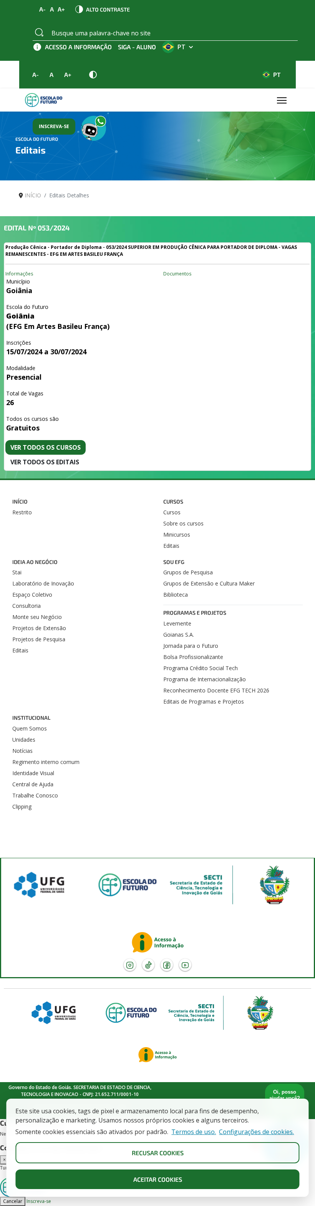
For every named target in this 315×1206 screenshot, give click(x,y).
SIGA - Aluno (137, 46)
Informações (19, 273)
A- (42, 9)
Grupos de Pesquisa (188, 572)
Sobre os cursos (183, 523)
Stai (17, 572)
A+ (61, 9)
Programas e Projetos (194, 612)
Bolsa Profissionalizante (193, 657)
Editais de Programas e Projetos (203, 701)
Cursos (173, 501)
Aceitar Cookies (157, 1179)
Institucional (31, 717)
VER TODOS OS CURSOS (45, 447)
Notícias (22, 750)
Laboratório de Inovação (43, 583)
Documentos (177, 273)
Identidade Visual (33, 773)
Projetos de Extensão (39, 628)
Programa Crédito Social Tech (200, 668)
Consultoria (26, 605)
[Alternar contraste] (93, 74)
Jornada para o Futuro (190, 645)
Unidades (23, 739)
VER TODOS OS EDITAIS (44, 462)
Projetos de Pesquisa (38, 639)
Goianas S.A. (178, 634)
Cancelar (12, 1201)
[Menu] (281, 100)
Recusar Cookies (158, 1152)
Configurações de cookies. (256, 1132)
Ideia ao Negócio (35, 562)
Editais (171, 545)
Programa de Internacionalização (204, 679)
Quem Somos (29, 728)
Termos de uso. (193, 1132)
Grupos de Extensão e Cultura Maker (209, 583)
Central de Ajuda (32, 784)
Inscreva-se (39, 1201)
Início (20, 501)
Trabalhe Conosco (35, 795)
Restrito (22, 512)
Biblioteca (175, 594)
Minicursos (176, 534)
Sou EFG (173, 562)
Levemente (177, 623)
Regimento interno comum (46, 762)
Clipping (22, 806)
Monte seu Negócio (37, 617)
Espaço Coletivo (32, 594)
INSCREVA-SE (54, 126)
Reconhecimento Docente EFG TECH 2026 (216, 690)
